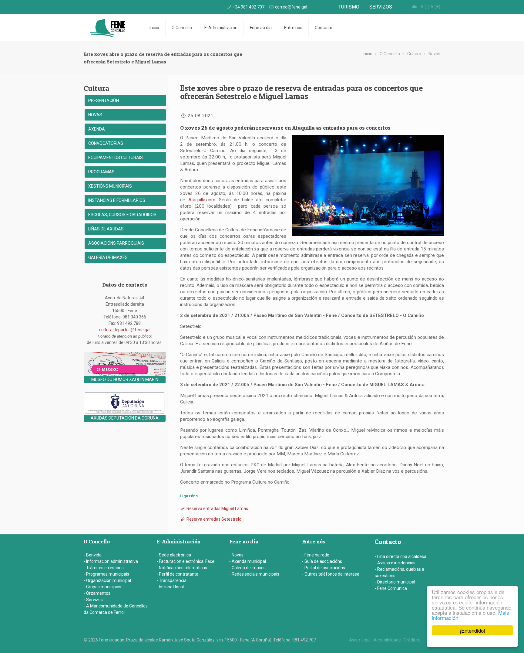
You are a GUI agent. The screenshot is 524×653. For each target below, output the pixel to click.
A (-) (424, 6)
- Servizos (93, 599)
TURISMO (348, 7)
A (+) (435, 6)
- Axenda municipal (247, 561)
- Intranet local (170, 586)
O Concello (390, 53)
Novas (434, 53)
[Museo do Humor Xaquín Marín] (125, 374)
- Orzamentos (97, 593)
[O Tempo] (414, 6)
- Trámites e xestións (104, 567)
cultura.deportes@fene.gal (124, 329)
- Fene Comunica (391, 588)
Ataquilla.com (201, 199)
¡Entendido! (472, 630)
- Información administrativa (111, 561)
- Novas (236, 555)
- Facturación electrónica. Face (185, 561)
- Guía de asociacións (322, 561)
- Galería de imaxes (247, 567)
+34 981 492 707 (248, 7)
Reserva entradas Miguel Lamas (217, 508)
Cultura (414, 53)
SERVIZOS (380, 7)
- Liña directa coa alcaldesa (400, 556)
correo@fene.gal (291, 7)
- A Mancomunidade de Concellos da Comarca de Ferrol (116, 609)
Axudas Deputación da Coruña (125, 418)
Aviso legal (360, 640)
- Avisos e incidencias (395, 562)
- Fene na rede (315, 555)
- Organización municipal (107, 580)
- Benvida (93, 555)
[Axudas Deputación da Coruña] (125, 413)
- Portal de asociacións (323, 567)
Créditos (412, 640)
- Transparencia (171, 580)
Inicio (367, 53)
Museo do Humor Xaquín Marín (124, 379)
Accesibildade (387, 640)
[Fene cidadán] (107, 27)
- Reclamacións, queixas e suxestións (399, 572)
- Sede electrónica (173, 555)
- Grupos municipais (102, 586)
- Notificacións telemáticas (181, 567)
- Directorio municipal (395, 582)
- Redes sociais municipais (254, 574)
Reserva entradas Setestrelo (213, 519)
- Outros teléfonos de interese (330, 574)
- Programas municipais (106, 574)
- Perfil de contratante (177, 574)
